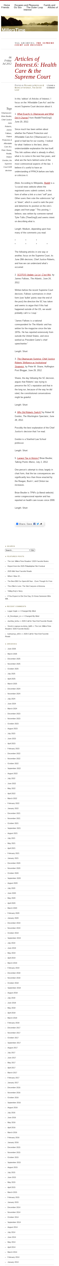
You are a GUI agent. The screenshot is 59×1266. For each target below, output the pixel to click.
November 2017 (14, 1033)
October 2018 (13, 983)
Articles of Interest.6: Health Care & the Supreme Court (36, 67)
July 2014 (11, 1232)
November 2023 (14, 719)
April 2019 (11, 958)
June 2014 (12, 1237)
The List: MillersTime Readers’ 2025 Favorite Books (28, 561)
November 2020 (14, 868)
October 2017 (13, 1038)
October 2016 (13, 1097)
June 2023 (12, 739)
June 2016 (12, 1117)
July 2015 (11, 1172)
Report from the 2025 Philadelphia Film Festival (26, 566)
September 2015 (14, 1162)
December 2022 (14, 753)
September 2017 (14, 1043)
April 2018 (11, 1013)
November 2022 (14, 759)
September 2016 (14, 1103)
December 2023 (14, 714)
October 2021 (13, 823)
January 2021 (13, 858)
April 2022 (11, 793)
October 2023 (13, 724)
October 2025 (13, 669)
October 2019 (13, 933)
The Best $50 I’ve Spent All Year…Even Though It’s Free (30, 581)
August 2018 (13, 993)
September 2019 (14, 938)
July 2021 (11, 838)
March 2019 (12, 963)
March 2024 (12, 709)
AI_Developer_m (14, 616)
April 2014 (11, 1247)
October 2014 (13, 1217)
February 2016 (13, 1137)
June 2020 (12, 893)
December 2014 (14, 1207)
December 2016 (14, 1087)
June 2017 (12, 1058)
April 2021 (11, 848)
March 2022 (12, 798)
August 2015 (13, 1167)
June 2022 (12, 783)
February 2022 (13, 803)
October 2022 (13, 763)
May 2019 (11, 953)
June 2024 (12, 704)
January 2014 (13, 1262)
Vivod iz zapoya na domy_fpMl (20, 626)
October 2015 (13, 1157)
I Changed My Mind (28, 611)
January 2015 (13, 1202)
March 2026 (12, 654)
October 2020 (13, 873)
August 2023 (13, 729)
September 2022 (14, 768)
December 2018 (14, 973)
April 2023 (11, 743)
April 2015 (11, 1187)
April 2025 (11, 679)
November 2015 (14, 1152)
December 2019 (14, 923)
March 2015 (12, 1192)
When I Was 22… (14, 576)
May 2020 (11, 898)
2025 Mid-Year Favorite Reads (20, 571)
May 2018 (11, 1008)
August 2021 (13, 833)
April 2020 (11, 903)
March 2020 (12, 908)
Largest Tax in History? (28, 458)
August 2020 (13, 883)
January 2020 (13, 918)
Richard (28, 85)
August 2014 (13, 1227)
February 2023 (13, 749)
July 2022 (11, 778)
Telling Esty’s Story (15, 591)
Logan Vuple (12, 611)
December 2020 (14, 863)
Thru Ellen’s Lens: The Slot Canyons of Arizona (26, 586)
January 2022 (13, 808)
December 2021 (14, 813)
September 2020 (14, 878)
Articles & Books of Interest (29, 86)
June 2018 (12, 1003)
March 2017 (12, 1073)
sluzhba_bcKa (13, 621)
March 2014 (12, 1252)
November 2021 (14, 818)
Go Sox (18, 7)
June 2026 (12, 649)
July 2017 (11, 1053)
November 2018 (14, 978)
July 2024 (11, 699)
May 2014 (11, 1242)
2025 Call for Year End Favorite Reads (37, 621)
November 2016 (14, 1093)
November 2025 (14, 664)
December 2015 (14, 1147)
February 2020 (13, 913)
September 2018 (14, 988)
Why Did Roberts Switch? (29, 412)
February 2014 (13, 1257)
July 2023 (11, 733)
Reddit (8, 154)
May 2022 (11, 788)
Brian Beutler (6, 116)
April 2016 (11, 1127)
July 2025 (11, 674)
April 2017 (11, 1068)
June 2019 (12, 948)
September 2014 (14, 1222)
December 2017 (14, 1028)
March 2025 (12, 684)
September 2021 (14, 828)
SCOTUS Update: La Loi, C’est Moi (34, 275)
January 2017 (13, 1083)
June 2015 (12, 1177)
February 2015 (13, 1197)
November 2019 (14, 928)
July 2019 (11, 943)
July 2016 (11, 1113)
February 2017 (13, 1078)
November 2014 (14, 1212)
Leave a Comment (51, 86)
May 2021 (11, 843)
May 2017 (11, 1063)
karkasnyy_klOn (14, 634)
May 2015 (11, 1182)
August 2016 (13, 1107)
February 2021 (13, 853)
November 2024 (14, 694)
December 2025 (14, 659)
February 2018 (13, 1023)
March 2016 (12, 1132)
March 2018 (12, 1018)
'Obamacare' (6, 113)
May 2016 (11, 1122)
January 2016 (13, 1142)
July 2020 (11, 888)
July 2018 (11, 998)
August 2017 (13, 1048)
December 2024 (14, 689)
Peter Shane (6, 150)
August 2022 (13, 773)
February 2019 (13, 968)
